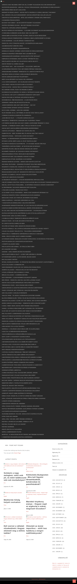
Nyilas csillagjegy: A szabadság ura (13, 264)
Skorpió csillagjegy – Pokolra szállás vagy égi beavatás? (20, 269)
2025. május (56, 531)
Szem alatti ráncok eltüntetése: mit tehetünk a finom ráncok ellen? (23, 316)
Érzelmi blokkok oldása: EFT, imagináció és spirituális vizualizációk (23, 172)
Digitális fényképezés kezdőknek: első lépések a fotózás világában (23, 408)
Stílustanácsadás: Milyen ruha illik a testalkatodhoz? (19, 339)
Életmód (54, 459)
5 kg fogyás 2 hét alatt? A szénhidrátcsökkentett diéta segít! (21, 94)
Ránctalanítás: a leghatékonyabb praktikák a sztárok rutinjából (22, 359)
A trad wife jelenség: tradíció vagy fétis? (15, 190)
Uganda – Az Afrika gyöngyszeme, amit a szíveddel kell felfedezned (22, 308)
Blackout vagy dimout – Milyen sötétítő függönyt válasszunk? (21, 22)
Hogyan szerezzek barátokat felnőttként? (15, 76)
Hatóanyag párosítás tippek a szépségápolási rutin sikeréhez (21, 195)
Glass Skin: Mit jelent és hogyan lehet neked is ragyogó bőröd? (22, 311)
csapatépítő (60, 563)
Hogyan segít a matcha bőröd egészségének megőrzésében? (20, 128)
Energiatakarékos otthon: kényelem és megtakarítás (18, 154)
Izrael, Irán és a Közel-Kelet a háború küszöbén (16, 236)
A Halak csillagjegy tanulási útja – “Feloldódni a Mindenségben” (22, 231)
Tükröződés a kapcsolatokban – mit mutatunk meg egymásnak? (21, 146)
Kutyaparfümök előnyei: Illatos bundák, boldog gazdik (19, 256)
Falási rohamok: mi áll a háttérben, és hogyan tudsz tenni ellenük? (23, 112)
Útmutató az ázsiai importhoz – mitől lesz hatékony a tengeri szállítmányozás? (26, 17)
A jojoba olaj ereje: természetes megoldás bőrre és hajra (20, 218)
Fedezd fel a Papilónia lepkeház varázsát (14, 27)
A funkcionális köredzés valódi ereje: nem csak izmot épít (20, 33)
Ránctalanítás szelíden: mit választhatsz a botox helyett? (20, 61)
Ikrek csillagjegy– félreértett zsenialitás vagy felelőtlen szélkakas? (24, 318)
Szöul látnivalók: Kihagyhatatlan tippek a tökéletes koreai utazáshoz (23, 398)
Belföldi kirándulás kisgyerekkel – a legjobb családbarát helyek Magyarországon (28, 30)
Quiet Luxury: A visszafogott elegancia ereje (16, 336)
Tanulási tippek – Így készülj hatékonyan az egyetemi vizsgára (21, 295)
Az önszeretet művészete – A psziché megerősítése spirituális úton (23, 179)
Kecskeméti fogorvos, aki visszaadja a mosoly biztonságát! (20, 151)
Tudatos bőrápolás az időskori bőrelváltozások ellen (19, 334)
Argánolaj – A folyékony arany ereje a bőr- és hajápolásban (20, 329)
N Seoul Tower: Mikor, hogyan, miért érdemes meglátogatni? (20, 305)
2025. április (56, 534)
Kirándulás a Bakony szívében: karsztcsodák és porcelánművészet (22, 51)
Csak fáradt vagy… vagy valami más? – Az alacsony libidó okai (21, 66)
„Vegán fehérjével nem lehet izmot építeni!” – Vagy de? (18, 105)
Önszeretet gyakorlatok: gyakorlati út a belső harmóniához (21, 166)
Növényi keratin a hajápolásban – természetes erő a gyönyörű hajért (23, 303)
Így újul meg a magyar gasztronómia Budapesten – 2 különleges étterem (24, 210)
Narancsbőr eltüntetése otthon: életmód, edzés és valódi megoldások (24, 35)
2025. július (56, 524)
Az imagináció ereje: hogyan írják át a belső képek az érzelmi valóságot (24, 169)
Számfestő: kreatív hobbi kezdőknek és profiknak (17, 393)
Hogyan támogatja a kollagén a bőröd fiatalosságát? (18, 354)
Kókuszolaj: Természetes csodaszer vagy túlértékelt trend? (21, 120)
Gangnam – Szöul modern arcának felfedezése (16, 251)
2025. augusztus (57, 520)
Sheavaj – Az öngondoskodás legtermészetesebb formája (19, 138)
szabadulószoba (57, 567)
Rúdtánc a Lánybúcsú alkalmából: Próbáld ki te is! (17, 421)
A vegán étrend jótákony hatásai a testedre (15, 107)
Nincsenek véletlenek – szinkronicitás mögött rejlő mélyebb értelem (23, 164)
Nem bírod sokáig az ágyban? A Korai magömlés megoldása (20, 74)
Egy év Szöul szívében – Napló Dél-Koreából (15, 110)
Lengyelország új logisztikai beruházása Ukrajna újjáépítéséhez (22, 287)
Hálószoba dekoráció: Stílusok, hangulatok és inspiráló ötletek (22, 413)
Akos (27, 511)
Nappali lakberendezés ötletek (11, 431)
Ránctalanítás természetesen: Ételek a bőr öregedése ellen (21, 323)
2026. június (56, 486)
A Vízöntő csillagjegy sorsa (10, 244)
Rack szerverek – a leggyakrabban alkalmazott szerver (19, 277)
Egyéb (5, 496)
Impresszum (35, 579)
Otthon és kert (29, 471)
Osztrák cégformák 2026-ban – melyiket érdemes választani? (20, 25)
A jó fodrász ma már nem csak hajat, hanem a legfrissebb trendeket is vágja (25, 123)
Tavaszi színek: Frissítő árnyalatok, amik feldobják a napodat (21, 377)
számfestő (65, 567)
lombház (60, 565)
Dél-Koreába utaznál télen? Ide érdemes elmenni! (17, 89)
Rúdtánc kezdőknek (8, 426)
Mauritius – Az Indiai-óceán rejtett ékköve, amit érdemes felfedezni (23, 434)
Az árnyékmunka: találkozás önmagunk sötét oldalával (19, 187)
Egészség (55, 452)
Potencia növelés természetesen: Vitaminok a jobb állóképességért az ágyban (26, 38)
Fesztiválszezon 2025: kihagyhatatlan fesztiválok (17, 241)
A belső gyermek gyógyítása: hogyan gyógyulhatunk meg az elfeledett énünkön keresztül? (30, 182)
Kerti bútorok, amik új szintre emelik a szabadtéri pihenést (20, 347)
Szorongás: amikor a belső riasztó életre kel (16, 102)
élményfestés (56, 569)
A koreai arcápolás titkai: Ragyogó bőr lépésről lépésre (20, 372)
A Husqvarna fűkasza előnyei (11, 20)
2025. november (57, 510)
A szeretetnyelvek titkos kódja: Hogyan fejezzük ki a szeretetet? (22, 365)
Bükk (54, 563)
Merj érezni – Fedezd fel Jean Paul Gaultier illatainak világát (21, 280)
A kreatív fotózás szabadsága (11, 401)
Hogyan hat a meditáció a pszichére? (13, 177)
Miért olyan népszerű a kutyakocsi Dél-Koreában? (17, 79)
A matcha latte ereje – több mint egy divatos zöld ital (18, 130)
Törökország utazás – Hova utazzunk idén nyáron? (17, 285)
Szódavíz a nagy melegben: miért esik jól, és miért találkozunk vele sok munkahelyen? (28, 4)
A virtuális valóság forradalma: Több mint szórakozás (19, 352)
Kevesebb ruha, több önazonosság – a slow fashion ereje (19, 100)
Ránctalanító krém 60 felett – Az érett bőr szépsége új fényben (22, 254)
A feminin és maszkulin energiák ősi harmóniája (16, 115)
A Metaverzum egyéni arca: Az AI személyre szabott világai (20, 341)
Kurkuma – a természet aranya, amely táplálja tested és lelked (21, 125)
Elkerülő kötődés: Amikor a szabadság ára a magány (18, 362)
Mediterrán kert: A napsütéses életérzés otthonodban (19, 367)
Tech (5, 469)
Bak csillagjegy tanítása (9, 259)
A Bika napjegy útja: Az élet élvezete (13, 326)
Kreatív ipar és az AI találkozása (12, 429)
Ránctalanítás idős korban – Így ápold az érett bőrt (18, 246)
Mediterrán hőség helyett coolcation (14, 9)
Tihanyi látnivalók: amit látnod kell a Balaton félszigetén (20, 290)
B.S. (5, 482)
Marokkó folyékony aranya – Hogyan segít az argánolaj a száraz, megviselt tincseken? (29, 12)
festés (67, 563)
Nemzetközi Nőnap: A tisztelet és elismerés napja (17, 383)
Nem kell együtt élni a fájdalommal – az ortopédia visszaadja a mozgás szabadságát (28, 184)
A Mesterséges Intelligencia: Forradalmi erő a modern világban (22, 357)
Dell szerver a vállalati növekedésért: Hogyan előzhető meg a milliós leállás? (26, 15)
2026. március (56, 497)
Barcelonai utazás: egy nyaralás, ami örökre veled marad (20, 197)
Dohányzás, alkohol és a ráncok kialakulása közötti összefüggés (22, 321)
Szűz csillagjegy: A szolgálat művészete (14, 293)
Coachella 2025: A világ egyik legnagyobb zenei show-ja (19, 344)
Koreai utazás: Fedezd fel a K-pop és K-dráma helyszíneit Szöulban (22, 395)
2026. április (56, 493)
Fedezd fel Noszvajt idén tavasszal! (13, 385)
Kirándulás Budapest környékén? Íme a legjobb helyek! (19, 53)
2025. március (56, 538)
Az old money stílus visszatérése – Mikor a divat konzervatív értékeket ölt (25, 192)
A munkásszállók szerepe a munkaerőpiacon (15, 48)
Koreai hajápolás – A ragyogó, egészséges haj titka (18, 200)
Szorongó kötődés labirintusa (11, 370)
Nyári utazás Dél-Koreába (10, 416)
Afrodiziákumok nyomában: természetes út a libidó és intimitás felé (23, 71)
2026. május (56, 490)
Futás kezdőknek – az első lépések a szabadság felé (18, 40)
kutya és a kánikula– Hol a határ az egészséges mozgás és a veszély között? (25, 228)
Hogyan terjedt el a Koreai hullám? (13, 63)
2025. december (57, 507)
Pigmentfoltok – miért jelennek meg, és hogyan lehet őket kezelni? (23, 133)
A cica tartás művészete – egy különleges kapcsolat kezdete (21, 81)
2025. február (56, 541)
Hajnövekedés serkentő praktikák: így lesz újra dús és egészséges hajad (25, 205)
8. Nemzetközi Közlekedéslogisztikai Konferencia (17, 437)
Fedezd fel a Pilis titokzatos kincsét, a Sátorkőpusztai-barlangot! (22, 43)
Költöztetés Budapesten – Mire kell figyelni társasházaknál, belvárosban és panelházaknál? (31, 7)
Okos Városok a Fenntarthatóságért (13, 349)
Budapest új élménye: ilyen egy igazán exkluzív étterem (19, 174)
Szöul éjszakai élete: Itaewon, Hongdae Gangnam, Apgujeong (20, 406)
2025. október (57, 514)
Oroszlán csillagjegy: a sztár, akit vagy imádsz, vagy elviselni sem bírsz (24, 300)
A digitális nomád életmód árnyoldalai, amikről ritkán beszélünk (22, 208)
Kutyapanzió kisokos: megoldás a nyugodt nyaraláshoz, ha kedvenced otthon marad (28, 238)
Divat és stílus (56, 449)
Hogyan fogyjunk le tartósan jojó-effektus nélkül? (18, 97)
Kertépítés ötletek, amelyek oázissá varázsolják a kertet (20, 148)
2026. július (56, 483)
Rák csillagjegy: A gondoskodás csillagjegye (16, 313)
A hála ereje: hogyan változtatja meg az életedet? (17, 84)
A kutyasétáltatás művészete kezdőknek (14, 411)
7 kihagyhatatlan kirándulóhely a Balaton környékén (18, 202)
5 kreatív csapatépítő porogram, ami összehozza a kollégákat (21, 390)
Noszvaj (66, 565)
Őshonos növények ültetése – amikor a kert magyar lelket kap (21, 161)
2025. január (56, 544)
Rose (5, 505)
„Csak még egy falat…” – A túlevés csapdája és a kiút (18, 118)
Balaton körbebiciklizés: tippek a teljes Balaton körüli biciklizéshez (23, 298)
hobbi (54, 565)
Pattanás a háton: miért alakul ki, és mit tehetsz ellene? (19, 141)
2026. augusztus (57, 480)
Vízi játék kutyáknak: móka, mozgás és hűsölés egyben (18, 226)
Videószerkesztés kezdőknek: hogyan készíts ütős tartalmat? (21, 56)
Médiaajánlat (42, 579)
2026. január (56, 503)
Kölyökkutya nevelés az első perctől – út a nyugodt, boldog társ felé (24, 143)
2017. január (56, 551)
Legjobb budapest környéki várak (12, 45)
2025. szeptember (58, 517)
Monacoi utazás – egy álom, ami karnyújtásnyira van (18, 220)
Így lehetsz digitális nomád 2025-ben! (13, 223)
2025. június (56, 527)
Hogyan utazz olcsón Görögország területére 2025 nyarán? (20, 282)
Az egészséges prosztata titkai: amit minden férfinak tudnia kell (22, 69)
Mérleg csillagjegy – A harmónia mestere (15, 275)
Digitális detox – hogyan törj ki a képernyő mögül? (18, 87)
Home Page (17, 453)
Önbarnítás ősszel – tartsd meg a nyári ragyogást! (18, 136)
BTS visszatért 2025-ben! (9, 249)
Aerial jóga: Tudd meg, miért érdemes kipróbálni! (17, 419)
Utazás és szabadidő (58, 469)
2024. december (57, 548)
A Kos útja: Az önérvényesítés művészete (14, 331)
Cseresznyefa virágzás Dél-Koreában (13, 403)
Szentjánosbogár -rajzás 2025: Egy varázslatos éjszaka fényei (21, 267)
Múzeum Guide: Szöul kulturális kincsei (14, 215)
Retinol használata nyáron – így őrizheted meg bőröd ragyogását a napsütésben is (28, 262)
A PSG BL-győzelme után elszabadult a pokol (15, 272)
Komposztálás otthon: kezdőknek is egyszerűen (17, 159)
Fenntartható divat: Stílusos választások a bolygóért (18, 375)
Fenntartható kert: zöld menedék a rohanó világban (18, 156)
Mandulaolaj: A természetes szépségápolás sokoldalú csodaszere (23, 233)
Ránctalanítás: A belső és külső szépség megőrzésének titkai (21, 388)
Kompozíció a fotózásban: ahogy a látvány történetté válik (20, 58)
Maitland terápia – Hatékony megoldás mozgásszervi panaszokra (22, 380)
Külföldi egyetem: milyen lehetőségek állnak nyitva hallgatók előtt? (23, 213)
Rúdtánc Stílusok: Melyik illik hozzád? (14, 424)
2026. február (56, 500)
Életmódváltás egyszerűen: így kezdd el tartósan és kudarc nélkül (23, 92)
